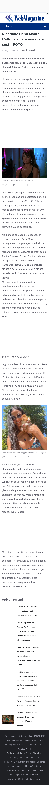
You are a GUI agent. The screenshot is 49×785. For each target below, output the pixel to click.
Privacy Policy (24, 753)
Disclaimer (37, 753)
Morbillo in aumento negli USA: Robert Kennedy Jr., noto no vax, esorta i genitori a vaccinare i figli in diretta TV (28, 680)
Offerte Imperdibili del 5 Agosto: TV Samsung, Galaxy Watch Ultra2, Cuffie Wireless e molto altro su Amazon (26, 631)
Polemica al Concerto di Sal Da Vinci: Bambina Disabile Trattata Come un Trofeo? (28, 700)
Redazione (12, 753)
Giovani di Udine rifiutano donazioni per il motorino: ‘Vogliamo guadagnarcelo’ (27, 611)
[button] (45, 26)
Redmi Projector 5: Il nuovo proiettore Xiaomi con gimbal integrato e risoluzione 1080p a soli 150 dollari (28, 656)
